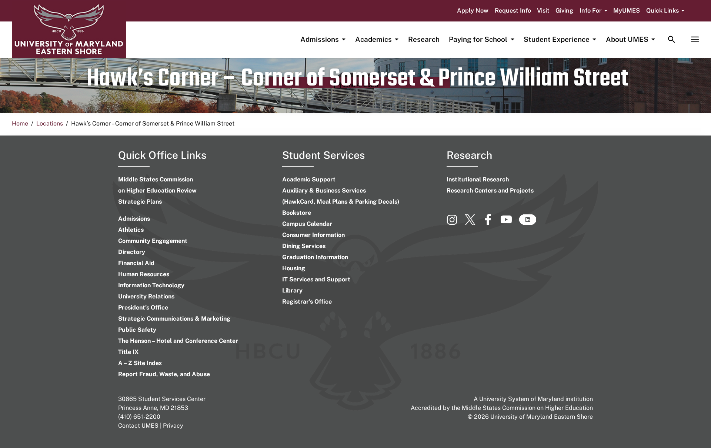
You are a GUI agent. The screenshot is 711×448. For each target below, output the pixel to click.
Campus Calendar (307, 223)
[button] (593, 11)
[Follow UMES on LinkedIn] (528, 222)
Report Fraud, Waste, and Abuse (164, 374)
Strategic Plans (140, 201)
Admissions (134, 218)
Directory (131, 251)
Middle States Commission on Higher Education (527, 407)
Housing (293, 268)
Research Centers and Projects (490, 190)
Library (292, 290)
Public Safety (137, 329)
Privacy (173, 425)
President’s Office (143, 307)
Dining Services (304, 246)
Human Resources (143, 274)
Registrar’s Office (307, 301)
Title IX (128, 351)
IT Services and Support (316, 279)
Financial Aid (136, 263)
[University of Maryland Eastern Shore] (69, 29)
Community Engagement (152, 240)
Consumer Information (313, 234)
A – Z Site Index (140, 363)
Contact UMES (138, 425)
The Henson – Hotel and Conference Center (178, 340)
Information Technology (151, 285)
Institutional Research (478, 179)
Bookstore (296, 212)
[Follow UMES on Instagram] (456, 222)
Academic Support (309, 179)
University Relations (146, 296)
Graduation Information (315, 257)
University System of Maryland (521, 398)
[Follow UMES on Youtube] (510, 222)
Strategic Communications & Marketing (174, 318)
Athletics (131, 229)
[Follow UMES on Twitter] (474, 222)
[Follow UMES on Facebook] (492, 222)
